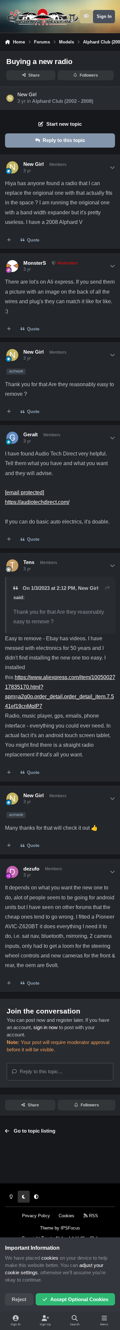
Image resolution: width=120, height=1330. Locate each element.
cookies (49, 1258)
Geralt (30, 434)
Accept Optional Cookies (79, 1299)
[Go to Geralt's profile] (12, 438)
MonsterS (34, 263)
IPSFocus (70, 1227)
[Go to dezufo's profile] (12, 872)
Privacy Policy (36, 1215)
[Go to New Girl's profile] (10, 98)
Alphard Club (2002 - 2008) (62, 101)
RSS (93, 1215)
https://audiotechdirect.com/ (37, 502)
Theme (46, 1227)
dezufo (31, 869)
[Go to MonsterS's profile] (12, 266)
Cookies (66, 1215)
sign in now (45, 1027)
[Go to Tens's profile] (12, 565)
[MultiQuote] (9, 240)
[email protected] (24, 492)
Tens (28, 562)
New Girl (26, 94)
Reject (19, 1299)
